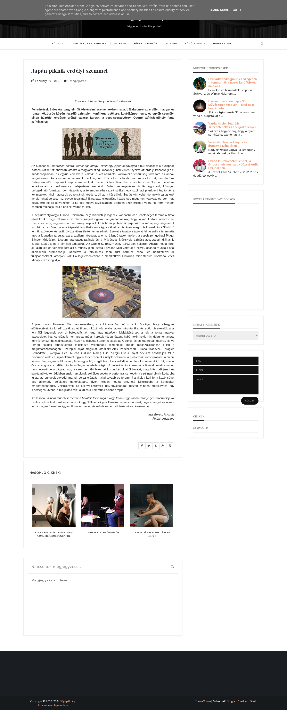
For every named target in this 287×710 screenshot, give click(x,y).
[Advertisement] (40, 677)
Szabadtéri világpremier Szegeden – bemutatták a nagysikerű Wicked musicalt (232, 82)
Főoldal (58, 43)
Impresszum (222, 43)
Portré (171, 43)
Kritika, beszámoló (88, 43)
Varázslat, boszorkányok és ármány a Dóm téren (227, 144)
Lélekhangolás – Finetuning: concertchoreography (53, 534)
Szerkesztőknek (247, 701)
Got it (238, 10)
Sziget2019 (200, 427)
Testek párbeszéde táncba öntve (151, 534)
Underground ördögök (102, 532)
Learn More (219, 10)
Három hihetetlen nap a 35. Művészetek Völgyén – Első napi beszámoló (231, 105)
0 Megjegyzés (77, 81)
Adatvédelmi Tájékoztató (53, 705)
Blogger (231, 701)
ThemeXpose (203, 701)
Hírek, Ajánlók (146, 43)
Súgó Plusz (194, 43)
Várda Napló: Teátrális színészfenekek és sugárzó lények (232, 125)
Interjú (120, 43)
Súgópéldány (68, 701)
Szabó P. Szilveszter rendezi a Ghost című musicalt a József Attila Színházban (233, 164)
